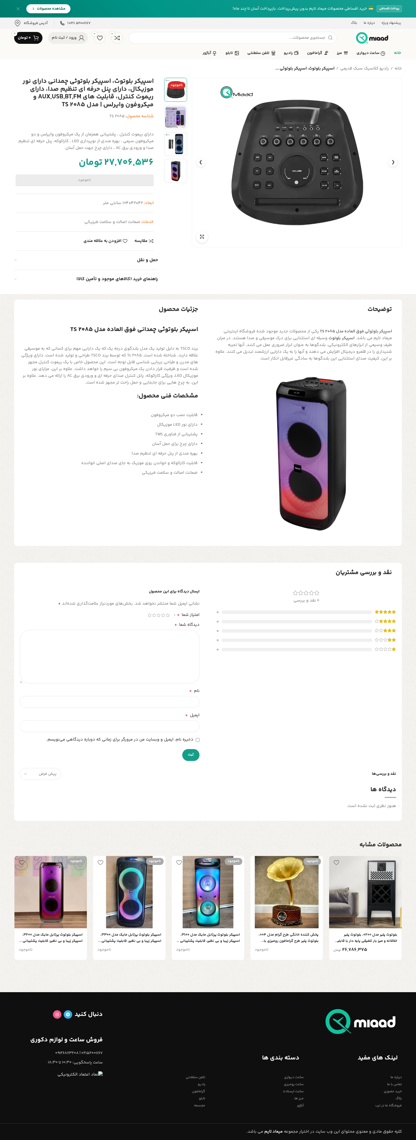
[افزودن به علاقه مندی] (336, 862)
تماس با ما (394, 1084)
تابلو (202, 1098)
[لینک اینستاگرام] (57, 1014)
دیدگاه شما (187, 625)
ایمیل (192, 715)
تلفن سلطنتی (195, 1077)
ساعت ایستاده (293, 1091)
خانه (398, 68)
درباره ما (396, 1077)
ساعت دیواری (293, 1077)
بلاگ (399, 1098)
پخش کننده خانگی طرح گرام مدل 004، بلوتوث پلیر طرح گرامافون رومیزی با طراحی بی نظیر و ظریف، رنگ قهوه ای (289, 938)
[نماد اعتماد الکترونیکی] (80, 1074)
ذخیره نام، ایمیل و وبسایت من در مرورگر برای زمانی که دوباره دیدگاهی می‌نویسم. (119, 739)
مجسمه (199, 1105)
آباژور (300, 1105)
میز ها (298, 1098)
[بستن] (18, 9)
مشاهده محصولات (51, 9)
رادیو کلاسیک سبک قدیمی (364, 68)
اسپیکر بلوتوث (342, 338)
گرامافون (198, 1091)
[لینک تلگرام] (68, 1014)
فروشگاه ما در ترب (388, 1105)
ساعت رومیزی (293, 1084)
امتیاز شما (188, 615)
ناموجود (84, 180)
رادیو (201, 1084)
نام (194, 691)
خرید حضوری (393, 1091)
